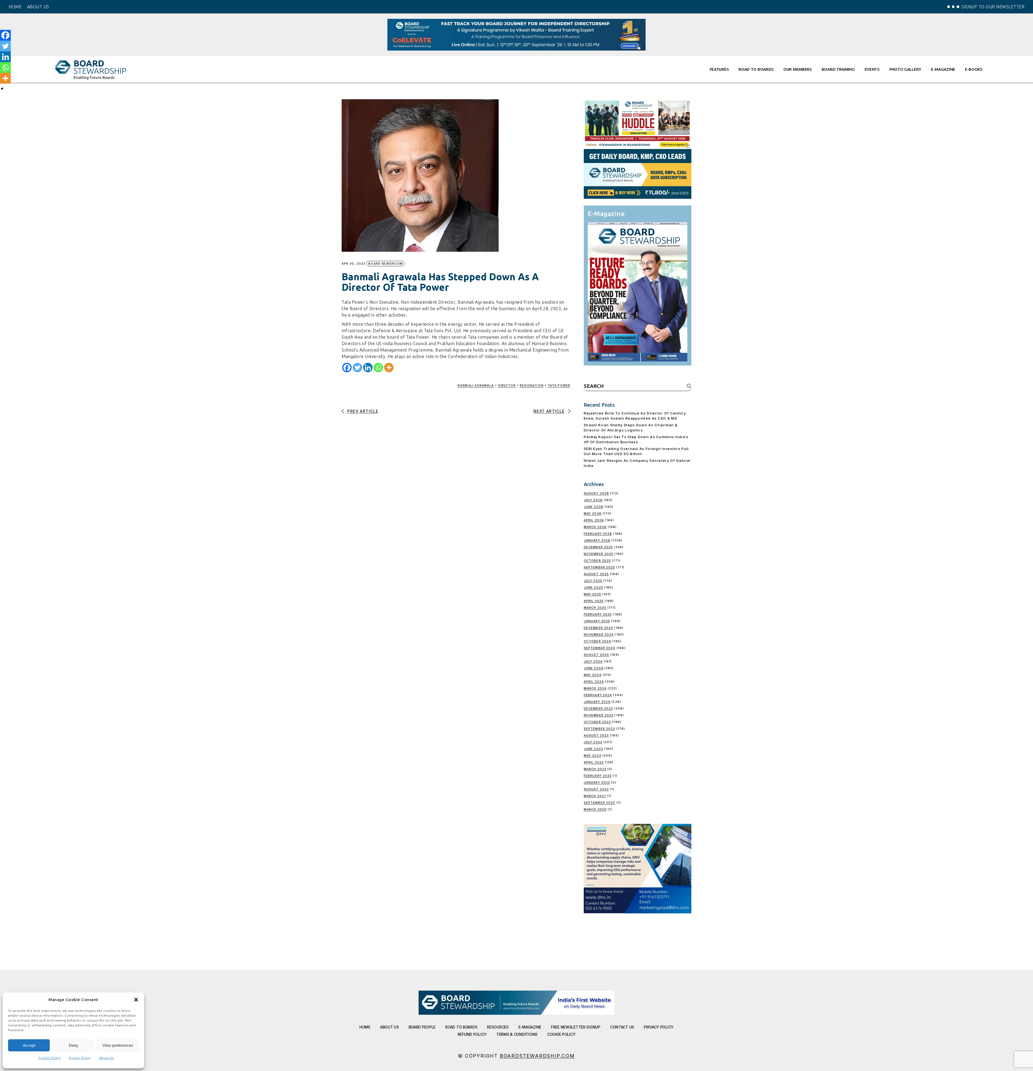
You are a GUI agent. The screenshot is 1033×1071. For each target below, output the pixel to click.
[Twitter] (357, 367)
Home (364, 1027)
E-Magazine (529, 1027)
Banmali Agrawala (476, 385)
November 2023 (598, 715)
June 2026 (593, 507)
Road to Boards (461, 1027)
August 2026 (596, 493)
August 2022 (596, 789)
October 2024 (597, 641)
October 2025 (597, 560)
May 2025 (592, 594)
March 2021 (595, 796)
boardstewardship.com (537, 1056)
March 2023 (595, 769)
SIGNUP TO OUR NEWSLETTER (992, 6)
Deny (73, 1045)
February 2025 (598, 614)
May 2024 (593, 675)
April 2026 (594, 520)
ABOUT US (38, 6)
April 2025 (594, 601)
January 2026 (597, 540)
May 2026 (593, 513)
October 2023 (597, 722)
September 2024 (599, 648)
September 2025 (599, 567)
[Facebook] (347, 367)
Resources (497, 1027)
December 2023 (598, 708)
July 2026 (593, 500)
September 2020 (599, 802)
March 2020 (595, 809)
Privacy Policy (80, 1057)
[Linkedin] (368, 367)
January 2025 (597, 621)
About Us (106, 1057)
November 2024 (599, 634)
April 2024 (594, 681)
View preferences (117, 1045)
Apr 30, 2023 (353, 263)
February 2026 (598, 534)
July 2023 (593, 742)
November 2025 (598, 554)
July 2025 (593, 581)
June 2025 (593, 587)
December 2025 (598, 547)
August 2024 (596, 655)
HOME (15, 6)
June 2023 (593, 749)
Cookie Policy (49, 1057)
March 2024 (595, 688)
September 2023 (599, 728)
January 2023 (597, 782)
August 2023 (596, 735)
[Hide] (2, 89)
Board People (422, 1027)
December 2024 (598, 628)
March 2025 (595, 607)
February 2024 (598, 695)
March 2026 (595, 527)
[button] (136, 999)
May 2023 (592, 755)
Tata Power (559, 385)
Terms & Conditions (516, 1034)
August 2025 (596, 574)
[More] (389, 367)
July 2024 (593, 661)
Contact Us (622, 1027)
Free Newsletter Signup (575, 1027)
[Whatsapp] (378, 367)
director (507, 385)
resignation (532, 385)
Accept (29, 1045)
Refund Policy (472, 1034)
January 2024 (597, 702)
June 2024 (593, 668)
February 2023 (598, 776)
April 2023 (594, 762)
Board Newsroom (385, 263)
